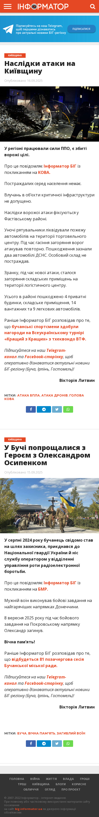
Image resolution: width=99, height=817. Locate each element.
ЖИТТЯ (51, 779)
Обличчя (31, 789)
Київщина (41, 784)
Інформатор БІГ (60, 166)
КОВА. (44, 172)
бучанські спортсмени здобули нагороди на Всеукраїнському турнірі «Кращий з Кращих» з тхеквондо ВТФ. (45, 333)
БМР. (43, 589)
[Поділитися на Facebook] (31, 408)
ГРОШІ (85, 779)
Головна (16, 779)
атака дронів (54, 395)
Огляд (50, 789)
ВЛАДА (68, 779)
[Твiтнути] (57, 408)
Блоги (61, 784)
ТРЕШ (22, 784)
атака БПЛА (28, 395)
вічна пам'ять (41, 733)
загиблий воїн (71, 733)
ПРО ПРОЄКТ (70, 789)
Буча (22, 733)
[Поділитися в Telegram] (44, 408)
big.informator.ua (28, 809)
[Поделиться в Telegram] (44, 742)
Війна (35, 779)
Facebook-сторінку (44, 356)
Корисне (79, 784)
